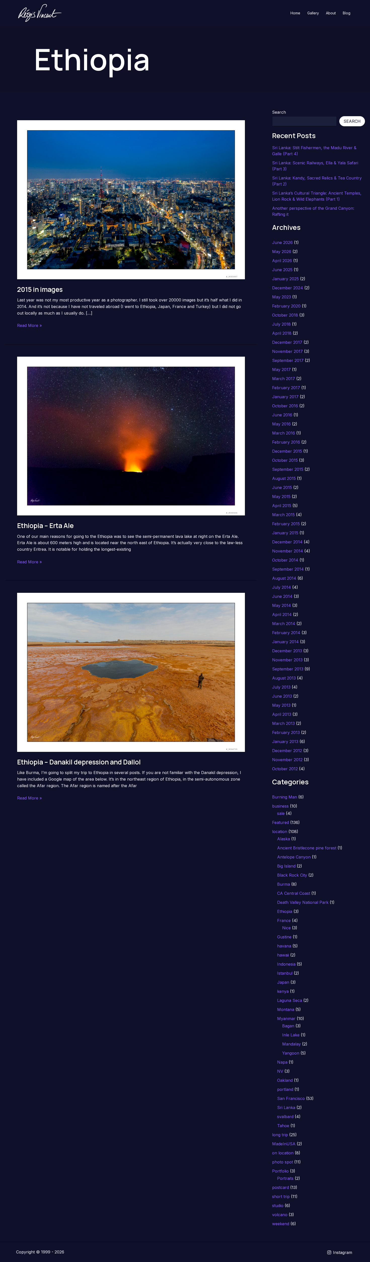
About (331, 13)
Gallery (313, 13)
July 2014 (281, 587)
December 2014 (287, 541)
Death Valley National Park (302, 902)
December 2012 (287, 750)
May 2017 (281, 369)
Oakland (285, 1080)
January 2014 (285, 641)
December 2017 (287, 342)
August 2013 (284, 678)
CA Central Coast (293, 893)
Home (295, 13)
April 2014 (282, 614)
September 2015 (287, 469)
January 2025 (285, 278)
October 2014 (285, 560)
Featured (280, 822)
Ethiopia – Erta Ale (45, 525)
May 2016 (281, 423)
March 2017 (283, 378)
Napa (282, 1062)
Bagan (288, 1025)
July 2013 (281, 687)
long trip (280, 1134)
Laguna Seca (289, 1000)
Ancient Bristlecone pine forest (306, 847)
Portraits (285, 1178)
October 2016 (285, 405)
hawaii (283, 955)
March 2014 (283, 623)
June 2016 (282, 414)
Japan (283, 982)
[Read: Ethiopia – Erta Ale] (131, 435)
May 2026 (281, 251)
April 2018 (281, 333)
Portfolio (280, 1171)
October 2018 (285, 315)
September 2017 (288, 360)
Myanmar (286, 1018)
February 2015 (286, 523)
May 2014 (281, 605)
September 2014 (288, 569)
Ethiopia (284, 911)
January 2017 (285, 396)
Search (279, 112)
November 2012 (287, 759)
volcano (279, 1214)
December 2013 (287, 650)
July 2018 (281, 324)
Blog (346, 13)
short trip (281, 1196)
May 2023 (281, 296)
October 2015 (285, 460)
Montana (285, 1009)
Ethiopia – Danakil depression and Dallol (79, 761)
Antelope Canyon (294, 856)
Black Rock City (292, 875)
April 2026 (282, 260)
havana (284, 945)
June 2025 (282, 269)
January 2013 (285, 741)
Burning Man (284, 796)
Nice (286, 927)
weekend (280, 1223)
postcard (280, 1187)
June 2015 (282, 487)
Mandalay (291, 1043)
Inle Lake (291, 1034)
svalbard (285, 1116)
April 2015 (281, 505)
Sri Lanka (286, 1107)
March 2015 (283, 514)
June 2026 (282, 242)
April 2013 (281, 714)
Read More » (29, 326)
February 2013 (286, 732)
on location (282, 1152)
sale (281, 813)
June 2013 (282, 696)
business (280, 806)
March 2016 (283, 433)
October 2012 (285, 768)
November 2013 (287, 659)
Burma (283, 884)
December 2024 (287, 287)
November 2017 (287, 351)
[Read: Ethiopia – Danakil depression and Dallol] (131, 671)
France (284, 920)
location (279, 831)
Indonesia (286, 964)
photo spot (282, 1161)
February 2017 (286, 387)
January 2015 (285, 532)
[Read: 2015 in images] (131, 199)
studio (277, 1205)
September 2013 (287, 668)
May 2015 (281, 496)
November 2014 (287, 550)
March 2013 (283, 723)
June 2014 (282, 596)
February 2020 (286, 306)
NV (280, 1071)
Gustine (284, 936)
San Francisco (291, 1098)
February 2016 (286, 442)
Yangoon (290, 1053)
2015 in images (40, 289)
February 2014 (286, 632)
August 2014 (284, 578)
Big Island (286, 866)
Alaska (283, 838)
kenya (283, 991)
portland (285, 1089)
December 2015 (287, 451)
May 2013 (281, 705)
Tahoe (283, 1125)
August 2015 (284, 478)
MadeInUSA (283, 1143)
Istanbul (284, 973)
